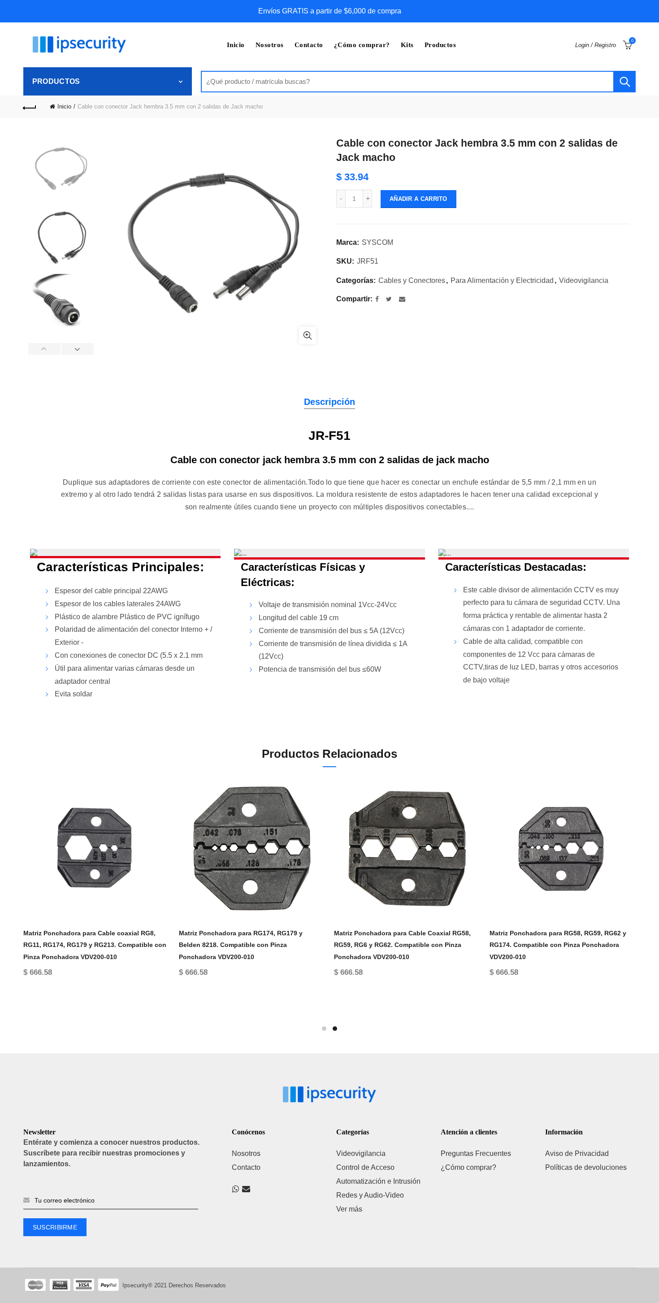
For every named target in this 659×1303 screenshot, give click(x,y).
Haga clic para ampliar (307, 335)
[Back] (30, 107)
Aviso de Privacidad (577, 1153)
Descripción (329, 402)
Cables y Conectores (411, 280)
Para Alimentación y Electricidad (502, 280)
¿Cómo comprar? (362, 44)
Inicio (236, 44)
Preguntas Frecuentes (476, 1153)
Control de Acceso (365, 1167)
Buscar (624, 81)
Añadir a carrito (418, 198)
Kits (407, 44)
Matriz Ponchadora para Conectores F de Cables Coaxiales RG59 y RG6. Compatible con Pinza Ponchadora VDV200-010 (397, 944)
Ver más (349, 1209)
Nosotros (270, 44)
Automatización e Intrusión (378, 1181)
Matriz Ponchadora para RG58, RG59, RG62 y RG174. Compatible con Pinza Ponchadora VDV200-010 (238, 944)
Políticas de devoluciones (586, 1167)
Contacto (309, 44)
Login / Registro (595, 45)
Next (77, 349)
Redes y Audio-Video (370, 1195)
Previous (44, 349)
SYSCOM (377, 242)
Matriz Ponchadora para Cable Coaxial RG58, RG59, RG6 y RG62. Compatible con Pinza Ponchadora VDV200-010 (549, 944)
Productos (440, 44)
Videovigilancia (583, 280)
